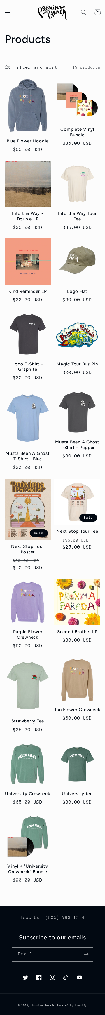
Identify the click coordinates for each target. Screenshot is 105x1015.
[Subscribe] (86, 954)
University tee (77, 793)
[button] (7, 12)
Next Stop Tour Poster (27, 549)
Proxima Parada (43, 1005)
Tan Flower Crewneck (77, 709)
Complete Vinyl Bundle (77, 132)
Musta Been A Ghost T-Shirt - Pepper (77, 444)
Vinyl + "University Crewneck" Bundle (27, 868)
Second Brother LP (77, 631)
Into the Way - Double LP (27, 216)
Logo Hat (77, 291)
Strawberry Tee (27, 721)
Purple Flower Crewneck (28, 634)
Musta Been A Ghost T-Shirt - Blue (28, 456)
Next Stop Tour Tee (77, 531)
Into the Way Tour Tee (77, 216)
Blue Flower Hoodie (28, 141)
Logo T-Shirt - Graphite (27, 366)
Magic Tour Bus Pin (77, 364)
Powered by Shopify (72, 1005)
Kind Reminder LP (27, 291)
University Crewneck (27, 793)
